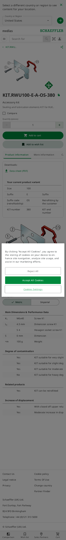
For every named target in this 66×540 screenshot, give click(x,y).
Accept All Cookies (32, 280)
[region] (33, 270)
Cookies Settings (33, 289)
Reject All (33, 270)
